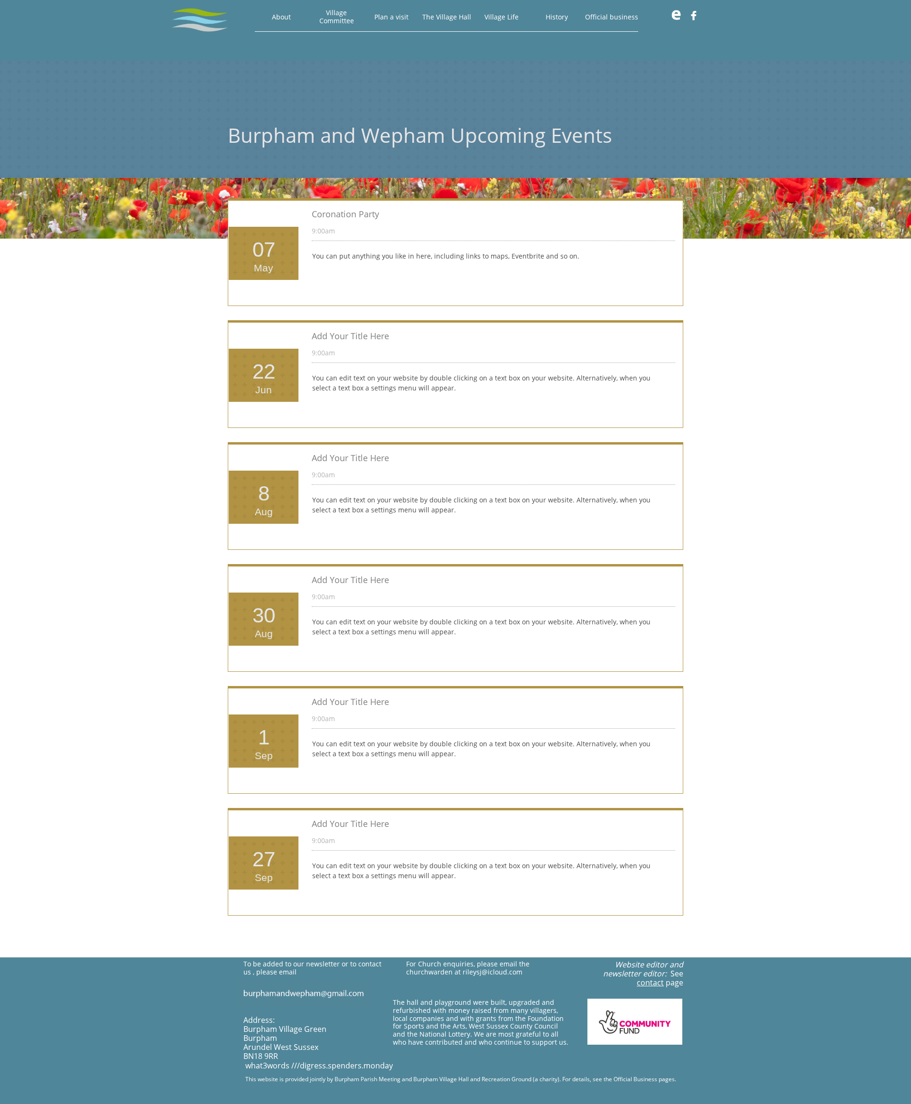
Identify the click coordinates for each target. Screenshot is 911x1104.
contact (650, 982)
